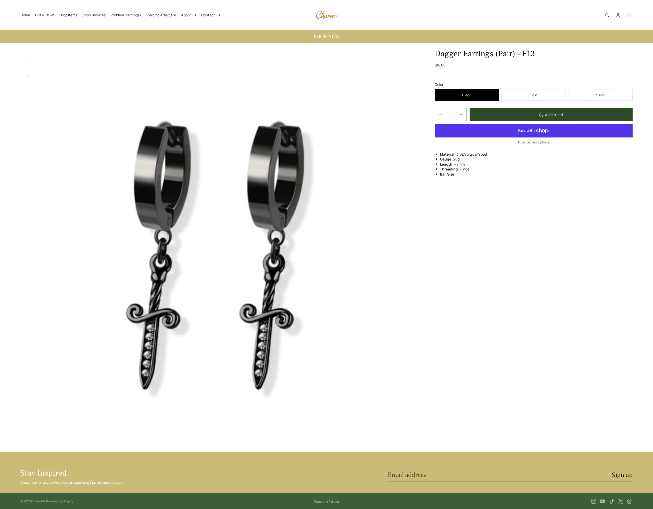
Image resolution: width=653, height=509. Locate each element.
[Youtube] (602, 501)
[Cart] (629, 15)
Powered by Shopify (59, 501)
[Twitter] (621, 501)
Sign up (622, 474)
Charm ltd (38, 501)
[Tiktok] (612, 501)
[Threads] (629, 501)
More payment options (533, 142)
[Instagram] (594, 501)
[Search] (607, 15)
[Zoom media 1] (221, 247)
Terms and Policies (327, 501)
